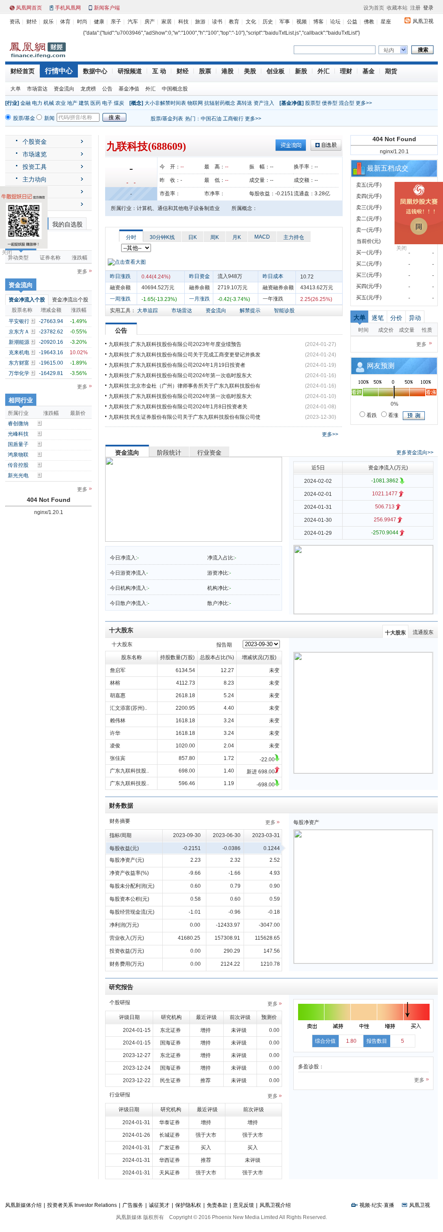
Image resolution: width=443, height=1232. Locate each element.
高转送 (244, 103)
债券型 (329, 103)
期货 (391, 71)
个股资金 (34, 141)
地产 (72, 103)
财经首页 (22, 71)
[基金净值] (291, 103)
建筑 (84, 103)
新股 (301, 71)
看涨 (392, 415)
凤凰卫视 (423, 21)
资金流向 (64, 89)
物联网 (195, 103)
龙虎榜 (88, 89)
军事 (284, 22)
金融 (25, 103)
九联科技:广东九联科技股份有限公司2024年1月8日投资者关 (178, 407)
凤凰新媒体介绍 (23, 1205)
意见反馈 (243, 1205)
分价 (396, 317)
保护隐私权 (188, 1205)
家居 (166, 22)
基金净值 (129, 89)
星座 (386, 22)
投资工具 (34, 166)
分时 (131, 237)
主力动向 (34, 179)
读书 (217, 22)
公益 (352, 22)
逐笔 (378, 317)
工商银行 (233, 119)
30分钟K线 (162, 237)
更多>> (364, 103)
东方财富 (19, 363)
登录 (428, 8)
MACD (262, 237)
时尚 (82, 22)
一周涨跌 (120, 299)
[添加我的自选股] (34, 321)
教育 (234, 22)
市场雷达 (37, 89)
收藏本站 (397, 8)
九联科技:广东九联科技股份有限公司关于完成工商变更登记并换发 (184, 355)
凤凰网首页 (29, 8)
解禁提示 (250, 310)
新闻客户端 (107, 8)
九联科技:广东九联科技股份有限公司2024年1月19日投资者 (177, 365)
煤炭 (119, 103)
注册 (415, 8)
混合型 (346, 103)
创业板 (275, 71)
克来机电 (19, 352)
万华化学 (19, 373)
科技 (183, 22)
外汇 (324, 71)
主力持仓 (293, 237)
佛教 (369, 22)
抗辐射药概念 (219, 103)
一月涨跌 (199, 299)
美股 (250, 71)
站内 (389, 50)
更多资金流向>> (414, 452)
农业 (60, 103)
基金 (369, 71)
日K (192, 237)
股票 (205, 71)
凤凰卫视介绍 (275, 1205)
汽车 (133, 22)
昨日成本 (273, 276)
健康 (99, 22)
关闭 (7, 252)
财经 (31, 22)
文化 (251, 22)
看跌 (371, 415)
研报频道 (130, 71)
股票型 (313, 103)
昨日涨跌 (120, 276)
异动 (415, 317)
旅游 (200, 22)
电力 (37, 103)
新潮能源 (19, 342)
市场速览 (34, 154)
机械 (49, 103)
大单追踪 (147, 310)
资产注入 (264, 103)
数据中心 (95, 71)
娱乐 (48, 22)
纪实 (377, 1205)
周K (214, 237)
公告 (107, 89)
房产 (149, 22)
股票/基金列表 (167, 119)
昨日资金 (199, 276)
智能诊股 (284, 310)
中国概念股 (175, 89)
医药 (95, 103)
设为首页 (373, 8)
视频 (301, 22)
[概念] (136, 103)
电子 (107, 103)
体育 (65, 22)
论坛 (335, 22)
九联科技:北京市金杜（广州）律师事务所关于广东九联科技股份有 (184, 386)
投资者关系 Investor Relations (82, 1205)
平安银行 (19, 321)
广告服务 (132, 1205)
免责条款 (217, 1205)
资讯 (15, 22)
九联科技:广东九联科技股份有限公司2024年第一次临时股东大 (180, 375)
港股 (228, 71)
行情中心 (59, 70)
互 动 (159, 71)
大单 (15, 89)
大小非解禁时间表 (165, 103)
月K (236, 237)
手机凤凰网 (68, 8)
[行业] (12, 103)
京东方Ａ (19, 332)
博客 (318, 22)
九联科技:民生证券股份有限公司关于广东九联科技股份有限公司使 (184, 417)
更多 (82, 271)
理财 (346, 71)
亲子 (116, 22)
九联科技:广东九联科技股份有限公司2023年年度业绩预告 (175, 344)
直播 (389, 1205)
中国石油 (211, 119)
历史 (268, 22)
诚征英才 (159, 1205)
